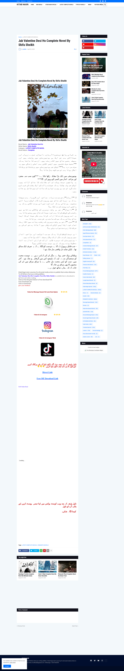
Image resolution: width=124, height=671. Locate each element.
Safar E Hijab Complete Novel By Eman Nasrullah (47, 575)
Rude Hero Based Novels (90, 308)
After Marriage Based (89, 230)
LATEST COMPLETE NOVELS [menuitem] (66, 4)
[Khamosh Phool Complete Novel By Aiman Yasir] (67, 567)
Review (86, 305)
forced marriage (97, 330)
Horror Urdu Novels (89, 277)
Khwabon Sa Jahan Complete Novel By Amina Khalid (98, 90)
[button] (101, 4)
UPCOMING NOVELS (89, 321)
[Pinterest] (44, 550)
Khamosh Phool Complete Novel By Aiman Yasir (67, 575)
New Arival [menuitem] (39, 4)
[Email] (47, 550)
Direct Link (47, 372)
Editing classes (88, 258)
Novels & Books (95, 292)
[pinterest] (105, 1)
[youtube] (103, 1)
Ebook (97, 255)
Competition (87, 242)
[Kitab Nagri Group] (100, 47)
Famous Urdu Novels (89, 264)
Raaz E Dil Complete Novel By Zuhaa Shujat (98, 82)
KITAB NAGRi (23, 4)
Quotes (86, 296)
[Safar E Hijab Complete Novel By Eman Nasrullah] (47, 567)
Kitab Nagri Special (89, 286)
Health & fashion (88, 274)
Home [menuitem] (32, 4)
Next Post (74, 626)
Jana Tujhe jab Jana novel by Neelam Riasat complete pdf (93, 67)
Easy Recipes (87, 255)
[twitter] (100, 41)
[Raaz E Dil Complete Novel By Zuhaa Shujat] (86, 83)
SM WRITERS (88, 311)
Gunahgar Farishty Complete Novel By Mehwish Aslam (26, 575)
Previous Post (21, 626)
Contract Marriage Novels (90, 245)
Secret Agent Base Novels (90, 318)
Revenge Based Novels (90, 302)
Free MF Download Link (47, 378)
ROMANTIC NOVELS (43, 545)
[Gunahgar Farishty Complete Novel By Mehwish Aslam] (27, 567)
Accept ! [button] (7, 666)
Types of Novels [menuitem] (80, 4)
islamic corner (88, 336)
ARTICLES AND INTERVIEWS (91, 227)
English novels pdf (89, 261)
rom (97, 336)
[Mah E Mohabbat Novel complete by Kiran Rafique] (86, 76)
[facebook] (100, 1)
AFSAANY (87, 223)
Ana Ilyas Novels (88, 236)
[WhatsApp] (41, 550)
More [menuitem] (89, 4)
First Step (86, 267)
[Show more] (51, 550)
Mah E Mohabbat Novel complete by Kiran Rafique (98, 75)
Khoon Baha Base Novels (90, 283)
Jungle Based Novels (89, 280)
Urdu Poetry (87, 324)
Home (18, 1)
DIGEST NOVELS (88, 249)
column (86, 330)
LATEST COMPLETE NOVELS (30, 37)
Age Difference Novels (90, 233)
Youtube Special (89, 327)
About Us (23, 1)
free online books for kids (90, 333)
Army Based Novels (89, 239)
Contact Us (29, 1)
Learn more (13, 662)
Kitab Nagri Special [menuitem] (51, 4)
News (85, 292)
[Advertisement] (62, 21)
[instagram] (100, 44)
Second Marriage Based (90, 314)
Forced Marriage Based (90, 271)
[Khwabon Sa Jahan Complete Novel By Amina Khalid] (86, 91)
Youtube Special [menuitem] (99, 4)
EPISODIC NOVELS (89, 252)
